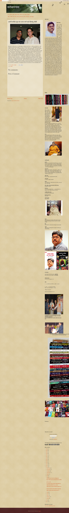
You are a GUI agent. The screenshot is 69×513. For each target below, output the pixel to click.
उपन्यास (18, 14)
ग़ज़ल (23, 14)
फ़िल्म (15, 16)
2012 (47, 501)
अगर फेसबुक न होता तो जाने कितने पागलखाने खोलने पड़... (54, 483)
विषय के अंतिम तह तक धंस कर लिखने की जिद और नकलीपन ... (54, 480)
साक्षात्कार (28, 14)
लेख (13, 16)
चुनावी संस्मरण (21, 16)
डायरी (24, 16)
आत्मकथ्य (10, 14)
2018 (47, 460)
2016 (47, 463)
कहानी (16, 14)
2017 (47, 462)
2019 (47, 459)
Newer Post (9, 98)
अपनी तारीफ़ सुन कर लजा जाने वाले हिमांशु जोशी (53, 478)
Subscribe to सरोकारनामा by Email (50, 505)
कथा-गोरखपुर (31, 16)
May (47, 492)
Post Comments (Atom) (15, 100)
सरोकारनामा (13, 7)
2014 (47, 466)
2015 (47, 465)
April (47, 493)
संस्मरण (25, 14)
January (48, 498)
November (48, 469)
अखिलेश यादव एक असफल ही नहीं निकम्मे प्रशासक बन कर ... (54, 487)
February (48, 496)
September (49, 472)
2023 (47, 453)
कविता (21, 14)
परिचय (13, 14)
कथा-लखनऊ (27, 16)
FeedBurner (55, 439)
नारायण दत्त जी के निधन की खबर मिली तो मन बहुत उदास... (54, 488)
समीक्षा (8, 16)
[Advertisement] (52, 84)
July (47, 475)
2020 (47, 457)
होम (8, 14)
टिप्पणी (18, 16)
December (48, 468)
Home (25, 98)
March (48, 495)
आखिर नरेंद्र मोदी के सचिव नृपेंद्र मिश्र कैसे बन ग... (53, 490)
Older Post (40, 98)
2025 (47, 450)
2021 (47, 456)
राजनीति (11, 16)
